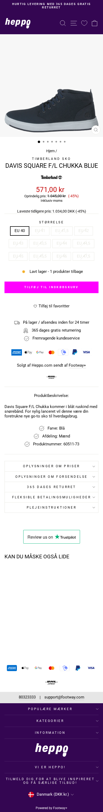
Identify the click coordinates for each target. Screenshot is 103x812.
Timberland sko (51, 159)
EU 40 (20, 230)
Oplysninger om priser (51, 466)
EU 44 (62, 243)
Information (50, 733)
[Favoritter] (84, 23)
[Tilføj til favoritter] (33, 573)
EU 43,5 (39, 243)
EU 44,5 (83, 243)
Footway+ (77, 365)
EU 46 (62, 256)
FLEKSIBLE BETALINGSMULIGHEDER (51, 497)
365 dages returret (51, 487)
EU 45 (18, 256)
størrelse (51, 222)
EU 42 (83, 230)
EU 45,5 (39, 256)
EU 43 (18, 243)
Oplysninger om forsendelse (51, 477)
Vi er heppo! (50, 767)
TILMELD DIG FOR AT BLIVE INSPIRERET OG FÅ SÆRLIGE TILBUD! (50, 781)
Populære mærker (50, 709)
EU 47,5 (83, 256)
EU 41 (40, 230)
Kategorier (50, 721)
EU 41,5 (61, 230)
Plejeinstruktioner (52, 507)
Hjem (50, 151)
